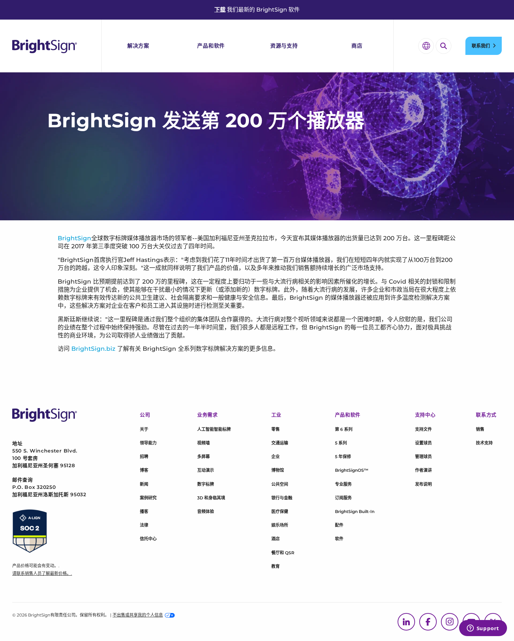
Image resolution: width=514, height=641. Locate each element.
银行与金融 (281, 497)
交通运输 (279, 443)
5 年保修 (343, 456)
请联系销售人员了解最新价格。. (42, 573)
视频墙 (203, 443)
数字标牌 (205, 484)
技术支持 (484, 443)
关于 (144, 429)
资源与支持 (284, 45)
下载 (220, 9)
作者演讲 (423, 470)
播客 (144, 511)
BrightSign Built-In (354, 511)
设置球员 (423, 443)
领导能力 (148, 443)
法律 (144, 525)
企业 (275, 456)
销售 (480, 429)
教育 (275, 566)
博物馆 (277, 470)
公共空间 (279, 484)
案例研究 (148, 497)
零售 (275, 429)
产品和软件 (211, 45)
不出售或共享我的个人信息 (138, 615)
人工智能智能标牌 (214, 429)
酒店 (275, 538)
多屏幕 (203, 456)
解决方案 (138, 45)
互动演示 (205, 470)
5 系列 (341, 443)
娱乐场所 (279, 525)
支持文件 (423, 429)
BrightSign (74, 238)
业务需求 (207, 415)
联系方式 (486, 415)
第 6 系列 (343, 429)
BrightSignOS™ (351, 470)
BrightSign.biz (93, 348)
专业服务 (343, 484)
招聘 (144, 456)
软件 (339, 538)
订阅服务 (343, 497)
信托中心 (148, 538)
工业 (276, 415)
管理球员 (423, 456)
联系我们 (481, 45)
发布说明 (423, 484)
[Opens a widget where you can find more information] (483, 629)
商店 (357, 45)
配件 (339, 525)
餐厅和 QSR (282, 552)
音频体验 (205, 511)
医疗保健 (279, 511)
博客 (144, 470)
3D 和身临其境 (211, 497)
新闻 (144, 484)
